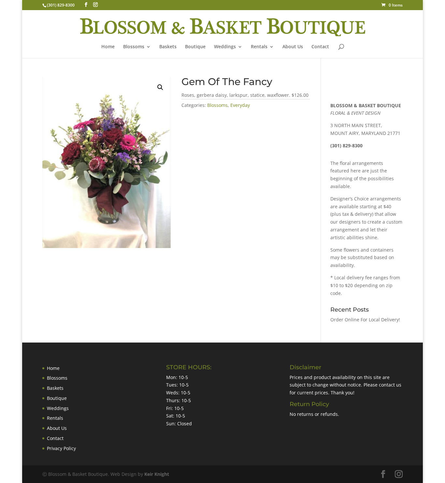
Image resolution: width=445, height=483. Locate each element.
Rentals (259, 47)
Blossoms (217, 105)
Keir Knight (156, 474)
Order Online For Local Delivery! (365, 319)
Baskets (168, 47)
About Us (292, 47)
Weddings (225, 47)
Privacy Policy (61, 448)
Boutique (195, 47)
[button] (160, 87)
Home (108, 47)
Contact (320, 47)
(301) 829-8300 (61, 5)
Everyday (240, 105)
